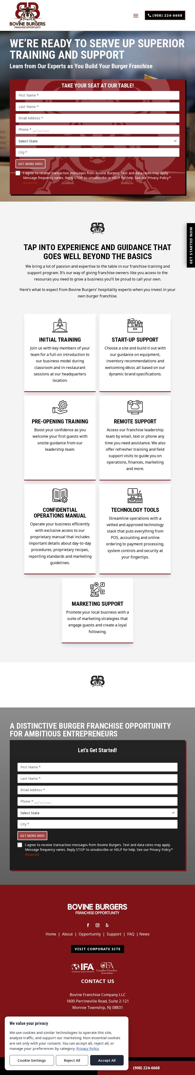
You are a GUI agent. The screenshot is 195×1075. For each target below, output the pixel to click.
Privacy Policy (158, 177)
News (144, 934)
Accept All (107, 1060)
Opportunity (90, 934)
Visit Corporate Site (98, 948)
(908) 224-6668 (167, 15)
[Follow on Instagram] (97, 925)
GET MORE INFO (30, 164)
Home (51, 934)
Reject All (72, 1060)
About (67, 934)
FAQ (130, 934)
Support (114, 934)
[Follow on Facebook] (88, 925)
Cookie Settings (32, 1060)
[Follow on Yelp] (107, 925)
